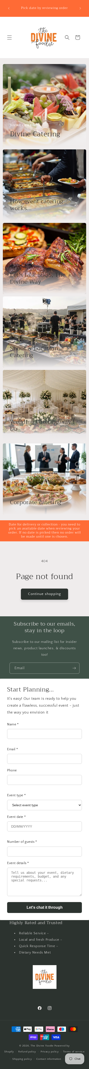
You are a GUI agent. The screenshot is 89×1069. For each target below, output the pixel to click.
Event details (18, 863)
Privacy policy (50, 1051)
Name (13, 724)
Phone (12, 770)
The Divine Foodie (42, 1045)
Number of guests (22, 842)
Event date (16, 817)
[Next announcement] (80, 8)
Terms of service (73, 1051)
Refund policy (27, 1051)
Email (12, 749)
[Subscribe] (74, 668)
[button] (9, 37)
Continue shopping (44, 594)
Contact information (48, 1059)
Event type (16, 795)
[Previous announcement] (9, 8)
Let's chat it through (45, 907)
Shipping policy (22, 1059)
